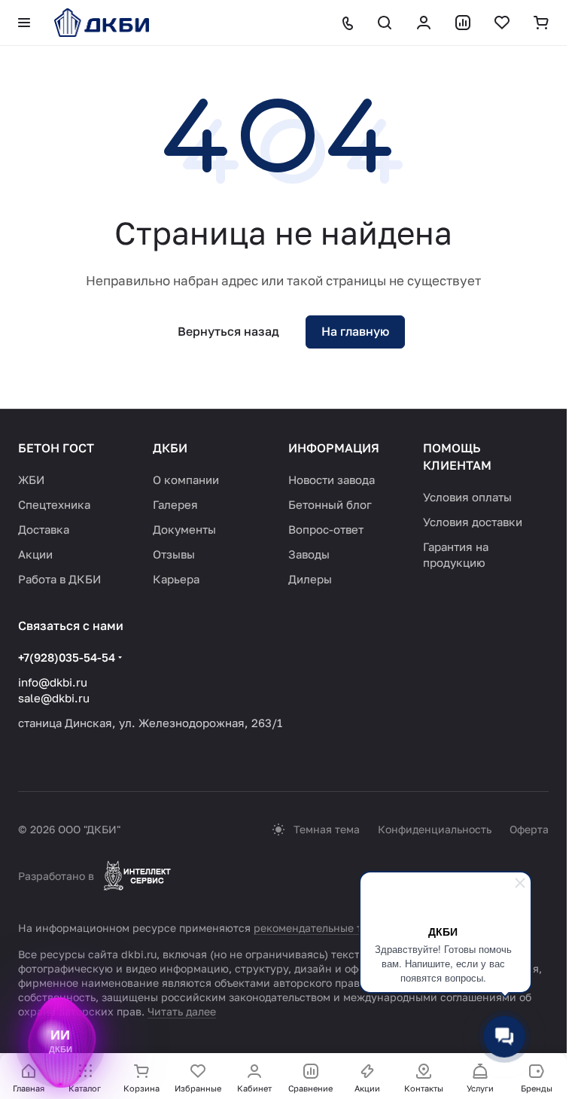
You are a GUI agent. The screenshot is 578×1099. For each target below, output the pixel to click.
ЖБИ (31, 479)
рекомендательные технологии (335, 927)
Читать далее (182, 1011)
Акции (35, 554)
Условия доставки (472, 521)
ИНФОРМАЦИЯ (333, 447)
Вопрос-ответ (326, 529)
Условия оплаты (467, 497)
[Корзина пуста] (541, 22)
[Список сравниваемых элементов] (462, 22)
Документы (184, 529)
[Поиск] (384, 22)
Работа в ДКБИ (59, 579)
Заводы (309, 554)
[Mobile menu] (24, 22)
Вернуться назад (228, 331)
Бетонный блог (330, 504)
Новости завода (331, 479)
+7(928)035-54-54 (66, 657)
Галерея (175, 504)
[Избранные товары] (502, 22)
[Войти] (423, 22)
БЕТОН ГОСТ (56, 447)
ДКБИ (170, 447)
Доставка (43, 529)
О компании (186, 479)
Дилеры (310, 579)
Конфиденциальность (434, 829)
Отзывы (174, 554)
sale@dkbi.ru (54, 698)
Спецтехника (54, 504)
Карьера (176, 579)
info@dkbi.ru (52, 682)
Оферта (529, 829)
